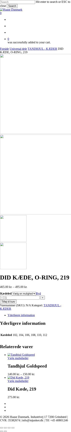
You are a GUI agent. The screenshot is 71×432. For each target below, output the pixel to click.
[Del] (9, 427)
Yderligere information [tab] (21, 315)
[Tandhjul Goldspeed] (21, 354)
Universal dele (18, 48)
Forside (4, 48)
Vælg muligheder (18, 358)
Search (12, 6)
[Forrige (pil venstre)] (1, 431)
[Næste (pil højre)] (5, 431)
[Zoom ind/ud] (1, 427)
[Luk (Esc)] (12, 427)
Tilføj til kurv (8, 301)
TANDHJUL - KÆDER (42, 48)
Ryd (38, 293)
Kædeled (6, 293)
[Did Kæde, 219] (18, 377)
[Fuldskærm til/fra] (5, 427)
